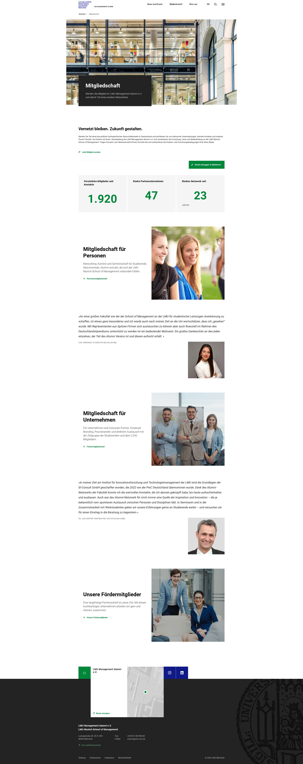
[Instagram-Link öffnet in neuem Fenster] (170, 673)
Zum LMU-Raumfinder (91, 745)
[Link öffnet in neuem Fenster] (127, 692)
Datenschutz (95, 758)
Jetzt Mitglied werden (91, 152)
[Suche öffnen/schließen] (215, 4)
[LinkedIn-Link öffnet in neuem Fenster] (182, 673)
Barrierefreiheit (124, 758)
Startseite (82, 14)
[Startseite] (84, 673)
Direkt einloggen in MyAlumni (208, 165)
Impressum (109, 758)
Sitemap (82, 758)
